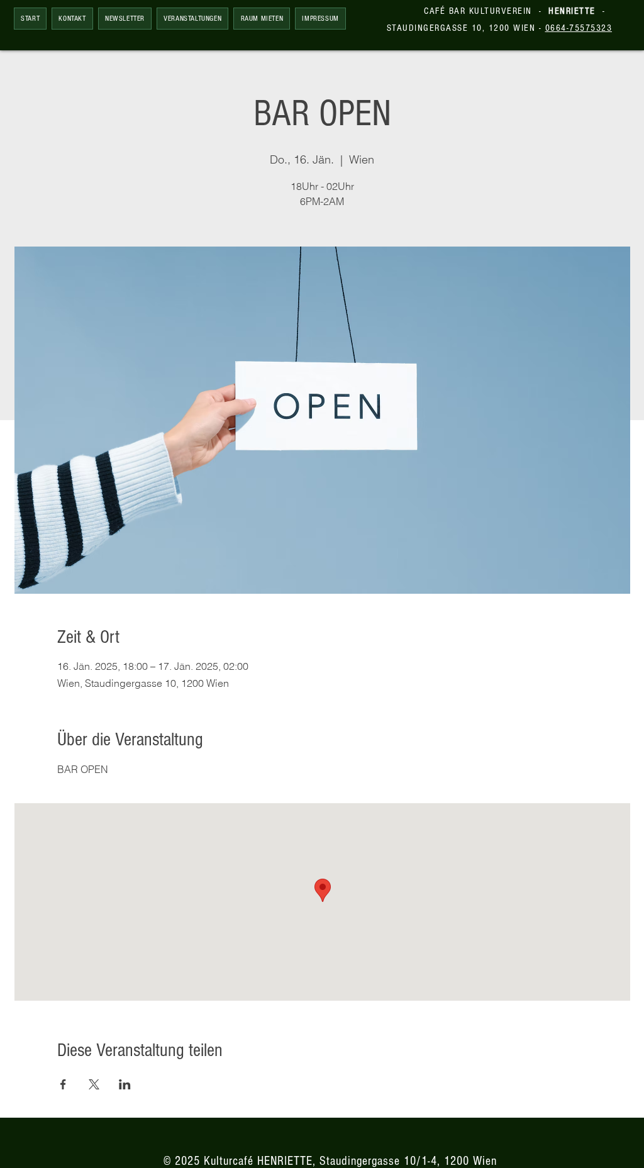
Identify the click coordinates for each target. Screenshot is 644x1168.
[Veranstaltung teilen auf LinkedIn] (125, 1084)
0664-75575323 (579, 28)
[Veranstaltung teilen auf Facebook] (63, 1084)
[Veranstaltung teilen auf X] (94, 1084)
